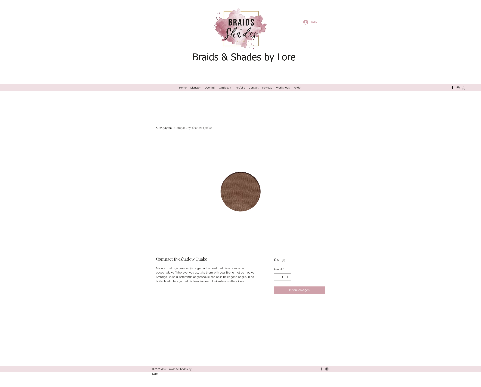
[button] (463, 87)
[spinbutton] (282, 277)
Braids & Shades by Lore (244, 57)
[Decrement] (276, 277)
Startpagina (164, 128)
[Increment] (287, 277)
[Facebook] (452, 87)
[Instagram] (458, 87)
